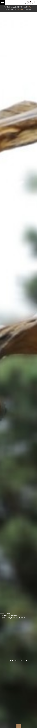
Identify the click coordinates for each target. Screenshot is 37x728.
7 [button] (22, 660)
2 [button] (10, 660)
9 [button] (27, 660)
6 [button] (19, 660)
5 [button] (17, 660)
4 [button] (14, 660)
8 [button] (24, 660)
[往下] (18, 726)
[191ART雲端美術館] (30, 3)
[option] (18, 364)
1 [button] (7, 660)
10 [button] (29, 660)
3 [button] (12, 660)
